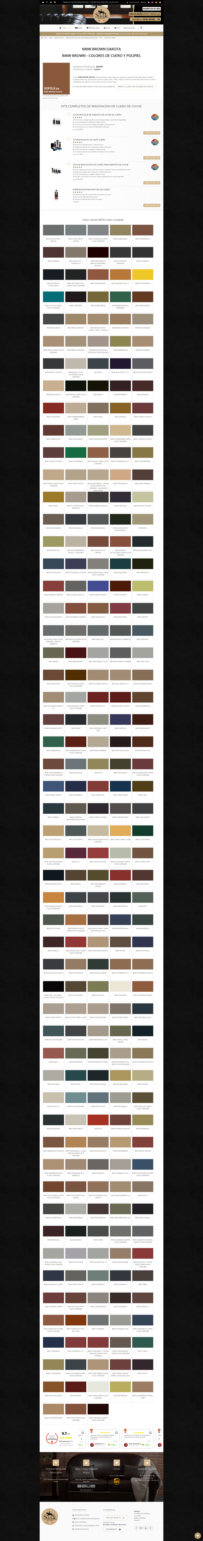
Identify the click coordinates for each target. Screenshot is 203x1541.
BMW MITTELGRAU (53, 928)
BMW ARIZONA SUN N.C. (120, 283)
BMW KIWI (98, 773)
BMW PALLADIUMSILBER (53, 1040)
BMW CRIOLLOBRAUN (143, 484)
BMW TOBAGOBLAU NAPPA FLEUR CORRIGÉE (142, 1330)
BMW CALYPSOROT (53, 417)
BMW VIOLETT (143, 1373)
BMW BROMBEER (120, 395)
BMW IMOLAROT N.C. (98, 706)
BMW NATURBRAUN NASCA (143, 973)
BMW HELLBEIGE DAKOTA (98, 684)
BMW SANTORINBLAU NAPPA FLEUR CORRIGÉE (142, 1174)
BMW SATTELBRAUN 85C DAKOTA (76, 1196)
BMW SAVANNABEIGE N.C (120, 1195)
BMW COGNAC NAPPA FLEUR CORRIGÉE (98, 462)
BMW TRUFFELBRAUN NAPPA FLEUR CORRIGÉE (120, 1352)
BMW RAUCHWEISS (76, 1129)
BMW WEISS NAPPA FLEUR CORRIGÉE (98, 1397)
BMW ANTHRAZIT (142, 261)
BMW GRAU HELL (98, 639)
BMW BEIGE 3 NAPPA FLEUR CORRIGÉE (53, 351)
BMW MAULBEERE (98, 906)
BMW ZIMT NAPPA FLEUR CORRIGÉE (76, 1419)
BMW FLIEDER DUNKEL (98, 595)
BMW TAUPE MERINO (98, 1307)
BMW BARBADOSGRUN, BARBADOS (120, 307)
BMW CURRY (53, 506)
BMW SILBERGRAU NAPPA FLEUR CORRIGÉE (120, 1241)
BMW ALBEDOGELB (120, 239)
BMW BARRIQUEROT (142, 306)
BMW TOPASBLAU (53, 1351)
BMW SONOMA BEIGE (120, 1262)
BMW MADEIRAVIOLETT (53, 884)
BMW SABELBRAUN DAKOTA (53, 1151)
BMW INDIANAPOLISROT (53, 728)
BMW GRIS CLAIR (143, 662)
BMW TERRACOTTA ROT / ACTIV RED (76, 1330)
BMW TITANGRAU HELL (120, 1329)
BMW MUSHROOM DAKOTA (98, 951)
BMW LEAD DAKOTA (143, 817)
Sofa (80, 28)
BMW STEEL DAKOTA (75, 1284)
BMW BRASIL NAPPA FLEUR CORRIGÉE (76, 396)
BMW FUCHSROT (120, 595)
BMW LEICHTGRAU (76, 839)
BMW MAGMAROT (120, 884)
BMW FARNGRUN (143, 573)
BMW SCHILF (142, 1195)
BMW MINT (143, 906)
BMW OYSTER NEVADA (98, 1017)
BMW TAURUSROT (120, 1307)
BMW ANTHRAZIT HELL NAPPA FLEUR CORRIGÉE (76, 284)
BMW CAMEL (98, 417)
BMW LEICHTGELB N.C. (53, 839)
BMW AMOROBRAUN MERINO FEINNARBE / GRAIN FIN (98, 263)
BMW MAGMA (76, 884)
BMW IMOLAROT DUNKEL (120, 706)
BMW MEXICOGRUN (120, 906)
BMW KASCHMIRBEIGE (98, 750)
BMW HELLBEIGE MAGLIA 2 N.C (53, 707)
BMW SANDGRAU (98, 1173)
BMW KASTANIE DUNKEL (120, 750)
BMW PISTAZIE (142, 1084)
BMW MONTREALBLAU (120, 928)
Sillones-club (94, 28)
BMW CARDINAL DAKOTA (143, 417)
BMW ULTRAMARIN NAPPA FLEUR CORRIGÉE (75, 1374)
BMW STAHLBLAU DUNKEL (53, 1284)
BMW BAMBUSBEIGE (98, 306)
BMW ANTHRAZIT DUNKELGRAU (53, 284)
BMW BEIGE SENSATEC (75, 328)
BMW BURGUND (143, 395)
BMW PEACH (53, 1062)
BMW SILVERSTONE (76, 1262)
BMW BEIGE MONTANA (120, 328)
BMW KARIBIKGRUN (53, 750)
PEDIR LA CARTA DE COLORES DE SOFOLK (136, 86)
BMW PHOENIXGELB (120, 1084)
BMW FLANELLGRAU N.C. (76, 595)
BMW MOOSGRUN (142, 928)
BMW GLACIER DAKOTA (53, 617)
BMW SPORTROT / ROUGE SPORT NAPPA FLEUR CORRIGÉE (142, 1264)
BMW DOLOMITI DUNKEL (143, 506)
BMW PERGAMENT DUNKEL (98, 1062)
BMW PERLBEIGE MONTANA (143, 1062)
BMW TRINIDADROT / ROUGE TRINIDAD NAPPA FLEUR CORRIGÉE (98, 1353)
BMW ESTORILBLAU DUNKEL (76, 573)
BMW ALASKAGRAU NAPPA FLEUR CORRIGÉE (98, 240)
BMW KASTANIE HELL (143, 750)
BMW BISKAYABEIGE (143, 350)
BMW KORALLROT (98, 795)
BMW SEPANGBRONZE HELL (120, 1218)
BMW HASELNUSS (53, 684)
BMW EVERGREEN (120, 573)
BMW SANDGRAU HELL (120, 1173)
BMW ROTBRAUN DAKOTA (120, 1129)
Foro (118, 28)
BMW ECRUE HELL (53, 550)
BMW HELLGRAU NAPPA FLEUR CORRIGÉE (75, 707)
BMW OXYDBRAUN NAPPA (142, 995)
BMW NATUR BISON (76, 973)
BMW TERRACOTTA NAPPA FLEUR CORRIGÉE (53, 1330)
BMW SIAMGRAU (76, 1240)
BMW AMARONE (53, 261)
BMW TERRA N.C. (142, 1307)
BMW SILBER (98, 1240)
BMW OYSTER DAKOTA (53, 1017)
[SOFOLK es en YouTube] (146, 1528)
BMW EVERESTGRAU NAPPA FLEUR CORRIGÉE (98, 574)
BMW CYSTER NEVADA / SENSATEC (76, 507)
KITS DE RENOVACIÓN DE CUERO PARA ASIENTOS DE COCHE (100, 165)
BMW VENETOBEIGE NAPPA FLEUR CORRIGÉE (98, 1374)
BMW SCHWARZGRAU (53, 1218)
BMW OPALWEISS (120, 995)
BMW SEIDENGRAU (76, 1218)
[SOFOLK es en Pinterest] (141, 1528)
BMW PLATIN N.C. (53, 1106)
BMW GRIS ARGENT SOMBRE (120, 662)
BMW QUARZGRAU (53, 1129)
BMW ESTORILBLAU (53, 573)
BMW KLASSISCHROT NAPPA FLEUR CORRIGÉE (142, 774)
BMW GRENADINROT (75, 662)
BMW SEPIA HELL (53, 1240)
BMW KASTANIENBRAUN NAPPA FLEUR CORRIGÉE (54, 774)
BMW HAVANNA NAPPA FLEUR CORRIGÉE (76, 685)
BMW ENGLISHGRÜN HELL (142, 550)
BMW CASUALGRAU (76, 439)
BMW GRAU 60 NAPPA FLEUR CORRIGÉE (75, 640)
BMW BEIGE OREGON (142, 328)
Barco (108, 28)
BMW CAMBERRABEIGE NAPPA (75, 418)
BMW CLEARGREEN (76, 461)
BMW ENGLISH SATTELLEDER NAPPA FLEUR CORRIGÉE (120, 552)
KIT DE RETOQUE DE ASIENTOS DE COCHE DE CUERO (97, 115)
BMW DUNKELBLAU (76, 528)
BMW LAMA (143, 795)
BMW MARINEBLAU (76, 906)
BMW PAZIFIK (142, 1040)
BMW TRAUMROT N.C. (76, 1351)
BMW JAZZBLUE (120, 728)
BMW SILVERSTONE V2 (98, 1262)
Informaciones (129, 28)
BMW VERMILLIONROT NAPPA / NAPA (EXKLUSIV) (120, 1374)
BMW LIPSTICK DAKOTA (98, 862)
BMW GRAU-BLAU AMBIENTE (120, 639)
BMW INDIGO (75, 728)
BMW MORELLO (53, 951)
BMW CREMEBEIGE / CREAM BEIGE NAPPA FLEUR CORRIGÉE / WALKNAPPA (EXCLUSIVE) (98, 487)
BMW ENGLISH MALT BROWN (98, 551)
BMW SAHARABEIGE (120, 1151)
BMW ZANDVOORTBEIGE (53, 1418)
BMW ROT (98, 1129)
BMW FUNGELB (142, 595)
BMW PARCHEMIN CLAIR (98, 1040)
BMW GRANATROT (120, 617)
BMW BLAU (98, 372)
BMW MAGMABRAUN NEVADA (98, 885)
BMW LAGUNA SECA (120, 795)
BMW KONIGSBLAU (76, 795)
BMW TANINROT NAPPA (53, 1307)
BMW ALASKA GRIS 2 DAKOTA (75, 240)
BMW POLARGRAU (120, 1106)
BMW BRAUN (98, 395)
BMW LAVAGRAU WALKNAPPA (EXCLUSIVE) (76, 818)
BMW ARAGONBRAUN (98, 283)
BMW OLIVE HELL (98, 995)
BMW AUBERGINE (75, 306)
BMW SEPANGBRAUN (98, 1218)
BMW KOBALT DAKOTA (53, 795)
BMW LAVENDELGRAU (120, 817)
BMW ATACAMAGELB (142, 283)
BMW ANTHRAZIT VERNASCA (120, 262)
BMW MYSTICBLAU (143, 951)
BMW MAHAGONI (143, 884)
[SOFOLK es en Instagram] (150, 1528)
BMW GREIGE (53, 662)
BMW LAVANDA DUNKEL (98, 817)
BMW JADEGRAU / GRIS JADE (98, 729)
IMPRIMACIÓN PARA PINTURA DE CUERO (91, 189)
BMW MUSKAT (120, 951)
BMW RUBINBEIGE (142, 1129)
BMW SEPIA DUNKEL (142, 1218)
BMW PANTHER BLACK (76, 1040)
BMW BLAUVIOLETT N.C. (120, 372)
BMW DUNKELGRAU (98, 528)
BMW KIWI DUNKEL (120, 773)
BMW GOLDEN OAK (98, 617)
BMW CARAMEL (120, 417)
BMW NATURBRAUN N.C (120, 973)
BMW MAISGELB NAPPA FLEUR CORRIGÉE (53, 907)
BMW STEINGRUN (98, 1284)
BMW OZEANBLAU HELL (142, 1017)
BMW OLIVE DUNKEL (75, 995)
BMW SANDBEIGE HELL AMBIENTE (75, 1174)
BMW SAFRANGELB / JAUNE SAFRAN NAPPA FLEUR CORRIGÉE (76, 1153)
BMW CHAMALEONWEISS (98, 439)
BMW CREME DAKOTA (76, 484)
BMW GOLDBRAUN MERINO (76, 617)
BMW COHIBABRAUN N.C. (120, 461)
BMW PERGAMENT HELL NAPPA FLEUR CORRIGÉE (120, 1063)
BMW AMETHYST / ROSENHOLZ (76, 262)
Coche (67, 28)
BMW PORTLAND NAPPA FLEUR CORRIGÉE (142, 1108)
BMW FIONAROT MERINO (54, 595)
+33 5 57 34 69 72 (113, 1518)
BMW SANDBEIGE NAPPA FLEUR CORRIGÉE (53, 1174)
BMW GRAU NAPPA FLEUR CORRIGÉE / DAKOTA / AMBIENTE (53, 641)
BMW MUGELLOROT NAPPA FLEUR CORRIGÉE (76, 952)
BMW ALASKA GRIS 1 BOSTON (53, 240)
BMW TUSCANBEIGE (53, 1373)
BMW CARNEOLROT (53, 439)
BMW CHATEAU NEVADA (53, 461)
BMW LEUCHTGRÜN (143, 839)
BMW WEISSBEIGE (120, 1396)
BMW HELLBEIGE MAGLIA (143, 684)
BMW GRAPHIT (142, 617)
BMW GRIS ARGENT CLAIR (98, 662)
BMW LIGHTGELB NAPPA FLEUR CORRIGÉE (53, 863)
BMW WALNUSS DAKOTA (53, 1396)
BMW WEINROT (75, 1396)
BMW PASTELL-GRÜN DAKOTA (120, 1041)
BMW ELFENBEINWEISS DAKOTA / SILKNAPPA (75, 551)
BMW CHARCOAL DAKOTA (143, 439)
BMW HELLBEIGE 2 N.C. (120, 684)
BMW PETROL (76, 1084)
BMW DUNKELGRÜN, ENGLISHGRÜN (120, 529)
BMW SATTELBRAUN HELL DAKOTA (98, 1196)
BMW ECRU (143, 528)
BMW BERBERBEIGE (120, 350)
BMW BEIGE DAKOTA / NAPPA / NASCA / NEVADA (98, 329)
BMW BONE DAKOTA (53, 395)
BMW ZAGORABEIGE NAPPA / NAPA (142, 1397)
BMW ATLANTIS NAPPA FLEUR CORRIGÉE (53, 307)
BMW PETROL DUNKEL (98, 1084)
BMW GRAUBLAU (143, 639)
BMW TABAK (142, 1284)
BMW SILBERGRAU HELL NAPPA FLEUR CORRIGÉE (54, 1263)
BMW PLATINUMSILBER (75, 1106)
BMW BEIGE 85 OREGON (75, 350)
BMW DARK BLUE (120, 506)
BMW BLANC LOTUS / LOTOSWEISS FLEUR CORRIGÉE (76, 374)
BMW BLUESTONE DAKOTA (142, 372)
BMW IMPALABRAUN (142, 706)
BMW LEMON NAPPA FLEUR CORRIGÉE (98, 841)
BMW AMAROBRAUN (142, 239)
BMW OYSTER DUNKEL (120, 1017)
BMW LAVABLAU (53, 817)
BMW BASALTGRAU (53, 328)
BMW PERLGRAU (53, 1084)
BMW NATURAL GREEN (98, 973)
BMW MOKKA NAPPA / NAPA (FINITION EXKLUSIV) (98, 930)
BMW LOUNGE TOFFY (142, 862)
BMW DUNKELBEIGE (53, 528)
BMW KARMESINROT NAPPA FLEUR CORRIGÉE (76, 752)
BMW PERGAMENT (76, 1062)
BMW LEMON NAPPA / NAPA (120, 839)
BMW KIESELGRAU (75, 773)
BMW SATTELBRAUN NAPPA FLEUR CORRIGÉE (53, 1196)
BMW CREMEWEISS (120, 484)
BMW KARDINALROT (142, 728)
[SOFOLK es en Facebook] (136, 1528)
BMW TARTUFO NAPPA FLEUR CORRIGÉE (76, 1308)
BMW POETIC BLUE (98, 1106)
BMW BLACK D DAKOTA (53, 372)
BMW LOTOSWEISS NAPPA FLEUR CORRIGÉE (120, 863)
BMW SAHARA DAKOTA (98, 1151)
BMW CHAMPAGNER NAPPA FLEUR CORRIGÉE (120, 440)
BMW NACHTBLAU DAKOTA (53, 973)
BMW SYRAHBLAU (120, 1284)
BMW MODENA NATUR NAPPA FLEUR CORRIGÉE (76, 930)
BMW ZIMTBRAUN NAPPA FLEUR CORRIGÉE (98, 1419)
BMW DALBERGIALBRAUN (98, 506)
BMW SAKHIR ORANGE (143, 1151)
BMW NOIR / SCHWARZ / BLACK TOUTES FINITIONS (53, 996)
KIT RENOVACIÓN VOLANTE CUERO (89, 140)
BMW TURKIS (142, 1351)
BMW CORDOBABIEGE (143, 461)
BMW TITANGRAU (98, 1329)
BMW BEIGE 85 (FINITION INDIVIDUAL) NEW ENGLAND (98, 351)
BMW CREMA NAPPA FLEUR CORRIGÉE (54, 485)
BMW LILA (75, 862)
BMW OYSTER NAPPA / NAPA (75, 1017)
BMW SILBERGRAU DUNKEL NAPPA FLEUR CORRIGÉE (143, 1241)
